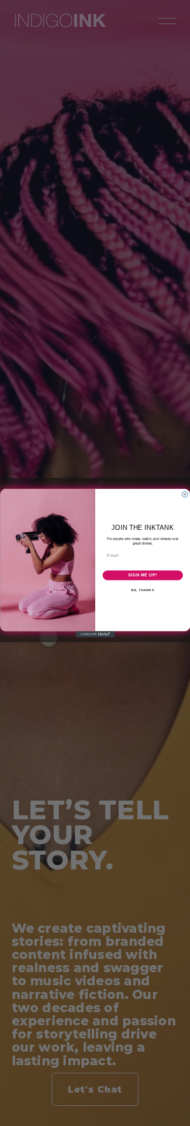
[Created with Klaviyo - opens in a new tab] (95, 634)
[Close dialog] (185, 494)
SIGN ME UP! (142, 575)
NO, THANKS (142, 590)
